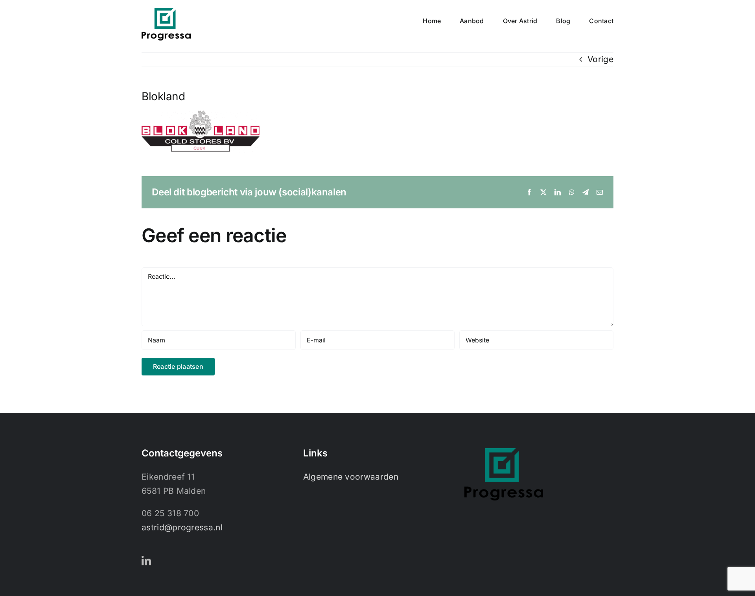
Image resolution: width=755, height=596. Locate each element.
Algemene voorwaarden (350, 477)
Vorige (600, 59)
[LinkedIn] (146, 560)
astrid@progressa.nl (182, 527)
